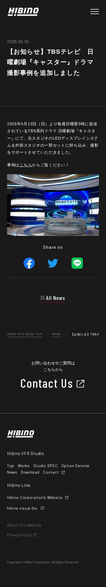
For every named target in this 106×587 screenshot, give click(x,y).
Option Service (75, 466)
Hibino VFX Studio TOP (24, 334)
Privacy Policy (19, 535)
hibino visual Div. (22, 508)
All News (55, 297)
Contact (51, 472)
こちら (26, 165)
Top (10, 466)
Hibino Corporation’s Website (34, 497)
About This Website (24, 525)
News (56, 334)
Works (24, 466)
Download (30, 472)
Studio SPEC (45, 466)
